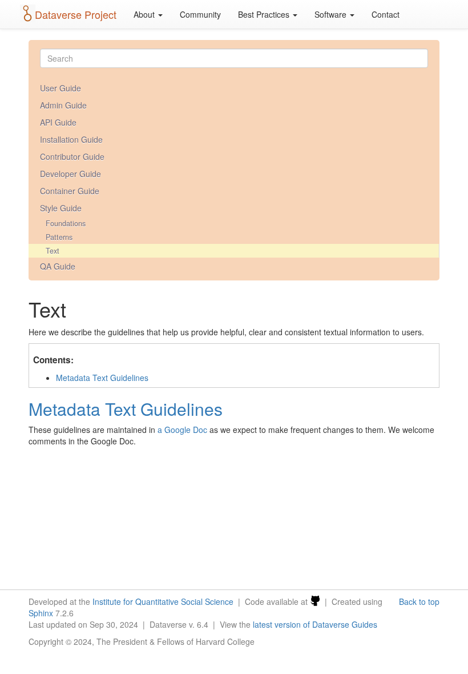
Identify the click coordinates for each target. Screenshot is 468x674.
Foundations (66, 223)
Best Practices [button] (265, 14)
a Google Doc (182, 429)
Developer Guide (70, 173)
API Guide (58, 122)
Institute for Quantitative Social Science (162, 601)
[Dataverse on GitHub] (315, 601)
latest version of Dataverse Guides (315, 624)
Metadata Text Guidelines (102, 377)
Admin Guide (63, 105)
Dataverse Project (75, 14)
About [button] (145, 14)
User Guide (60, 88)
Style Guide (61, 208)
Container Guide (69, 190)
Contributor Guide (72, 156)
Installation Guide (71, 139)
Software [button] (331, 14)
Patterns (59, 237)
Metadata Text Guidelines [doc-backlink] (126, 408)
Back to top (419, 601)
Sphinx (41, 613)
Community (200, 14)
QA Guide (57, 266)
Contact (386, 14)
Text (52, 251)
